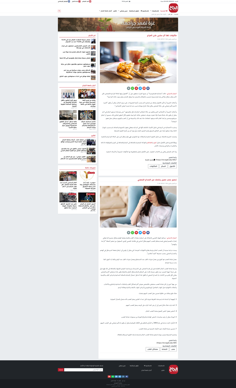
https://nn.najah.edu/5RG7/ (166, 160)
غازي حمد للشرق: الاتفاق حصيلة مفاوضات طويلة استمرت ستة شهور (69, 206)
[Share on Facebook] (148, 88)
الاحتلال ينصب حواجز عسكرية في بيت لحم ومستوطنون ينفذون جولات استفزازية (77, 71)
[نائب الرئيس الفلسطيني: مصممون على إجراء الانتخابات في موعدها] (93, 47)
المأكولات (153, 166)
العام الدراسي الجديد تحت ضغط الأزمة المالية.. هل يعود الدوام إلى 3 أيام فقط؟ (68, 185)
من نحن (123, 381)
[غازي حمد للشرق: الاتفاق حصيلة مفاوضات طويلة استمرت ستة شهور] (68, 197)
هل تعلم (170, 14)
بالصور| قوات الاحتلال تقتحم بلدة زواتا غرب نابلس (76, 53)
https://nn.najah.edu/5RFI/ (166, 343)
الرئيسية (176, 14)
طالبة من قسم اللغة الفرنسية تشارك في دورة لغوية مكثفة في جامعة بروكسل (87, 103)
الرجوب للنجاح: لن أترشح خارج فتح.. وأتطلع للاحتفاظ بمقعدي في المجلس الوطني (87, 207)
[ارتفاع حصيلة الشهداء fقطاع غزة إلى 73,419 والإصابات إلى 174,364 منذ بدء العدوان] (93, 41)
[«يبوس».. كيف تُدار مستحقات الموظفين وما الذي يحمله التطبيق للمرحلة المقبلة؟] (87, 176)
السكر (163, 166)
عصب (173, 349)
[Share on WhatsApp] (132, 88)
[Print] (128, 88)
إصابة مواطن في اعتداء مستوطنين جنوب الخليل (74, 76)
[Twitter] (119, 376)
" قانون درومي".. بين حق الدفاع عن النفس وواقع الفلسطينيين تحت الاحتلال (73, 158)
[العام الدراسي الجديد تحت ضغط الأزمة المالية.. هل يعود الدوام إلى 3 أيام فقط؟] (68, 176)
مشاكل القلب (152, 349)
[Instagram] (123, 376)
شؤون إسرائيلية (134, 11)
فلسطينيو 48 (145, 11)
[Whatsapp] (112, 376)
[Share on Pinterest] (136, 88)
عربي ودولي (123, 11)
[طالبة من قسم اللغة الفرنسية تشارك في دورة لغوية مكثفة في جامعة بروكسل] (87, 94)
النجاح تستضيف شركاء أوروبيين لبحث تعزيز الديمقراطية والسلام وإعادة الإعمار (88, 124)
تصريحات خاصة (90, 168)
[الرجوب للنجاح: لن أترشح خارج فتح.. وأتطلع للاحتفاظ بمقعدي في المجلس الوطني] (87, 197)
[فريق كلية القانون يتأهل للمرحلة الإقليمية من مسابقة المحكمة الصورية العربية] (68, 94)
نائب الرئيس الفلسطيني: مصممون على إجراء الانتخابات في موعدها (75, 47)
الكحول (172, 166)
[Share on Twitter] (140, 88)
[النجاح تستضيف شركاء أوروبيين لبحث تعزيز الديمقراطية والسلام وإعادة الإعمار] (87, 115)
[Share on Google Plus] (144, 88)
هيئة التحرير (113, 381)
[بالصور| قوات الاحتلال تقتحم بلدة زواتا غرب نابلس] (93, 53)
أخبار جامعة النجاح (106, 11)
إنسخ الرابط (149, 160)
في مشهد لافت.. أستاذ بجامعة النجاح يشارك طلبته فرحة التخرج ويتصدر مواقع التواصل (73, 142)
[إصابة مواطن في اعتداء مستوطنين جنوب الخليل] (93, 77)
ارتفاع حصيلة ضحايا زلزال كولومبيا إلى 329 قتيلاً (75, 58)
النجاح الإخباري (173, 8)
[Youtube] (109, 376)
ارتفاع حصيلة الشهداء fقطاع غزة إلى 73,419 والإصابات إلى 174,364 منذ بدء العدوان (75, 41)
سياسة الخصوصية (118, 383)
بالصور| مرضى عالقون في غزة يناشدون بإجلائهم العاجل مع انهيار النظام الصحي (73, 150)
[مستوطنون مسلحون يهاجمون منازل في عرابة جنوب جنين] (93, 65)
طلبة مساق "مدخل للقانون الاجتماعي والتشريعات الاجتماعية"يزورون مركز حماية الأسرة (68, 124)
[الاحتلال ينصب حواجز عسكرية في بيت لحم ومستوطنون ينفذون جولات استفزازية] (93, 71)
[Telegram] (116, 376)
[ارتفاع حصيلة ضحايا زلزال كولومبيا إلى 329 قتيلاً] (93, 59)
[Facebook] (126, 376)
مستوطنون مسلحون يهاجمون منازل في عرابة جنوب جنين (75, 65)
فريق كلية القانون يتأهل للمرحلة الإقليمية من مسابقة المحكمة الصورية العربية (69, 103)
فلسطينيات (155, 11)
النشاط (164, 349)
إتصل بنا (119, 381)
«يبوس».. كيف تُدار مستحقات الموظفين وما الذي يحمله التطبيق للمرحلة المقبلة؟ (88, 185)
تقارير (115, 11)
